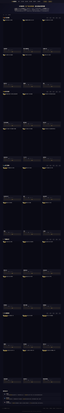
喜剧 (56, 313)
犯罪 (53, 165)
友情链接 (51, 408)
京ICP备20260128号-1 (59, 408)
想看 (12, 51)
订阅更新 (45, 1)
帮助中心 (47, 408)
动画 (56, 17)
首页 (19, 1)
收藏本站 (50, 1)
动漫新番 (38, 1)
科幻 (47, 17)
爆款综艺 (34, 1)
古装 (47, 165)
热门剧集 (30, 1)
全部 (59, 17)
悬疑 (50, 165)
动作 (50, 17)
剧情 (53, 17)
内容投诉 (54, 408)
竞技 (50, 239)
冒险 (47, 313)
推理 (56, 239)
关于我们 (44, 408)
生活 (53, 239)
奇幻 (50, 313)
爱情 (50, 91)
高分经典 (26, 1)
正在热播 (22, 1)
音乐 (47, 239)
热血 (53, 313)
